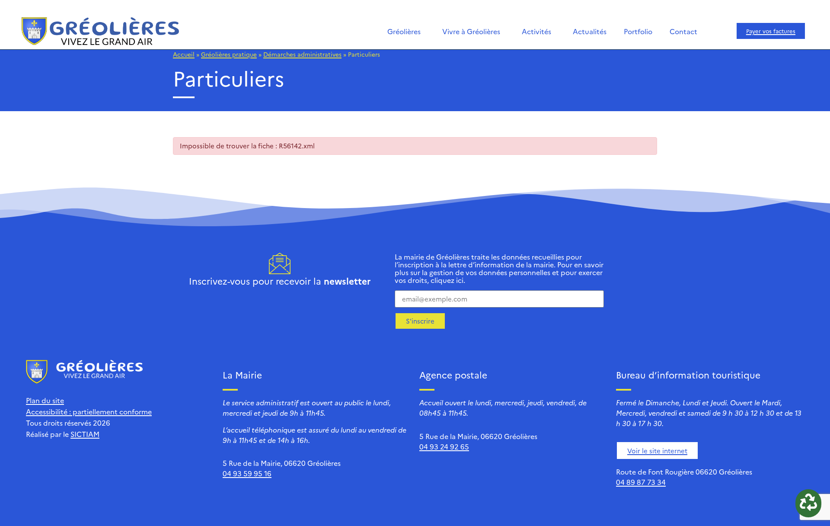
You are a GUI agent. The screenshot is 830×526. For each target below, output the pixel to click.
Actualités (590, 31)
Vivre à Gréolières (471, 31)
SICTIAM (84, 434)
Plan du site (45, 400)
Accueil (184, 54)
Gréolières (404, 31)
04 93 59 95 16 (247, 473)
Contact (683, 31)
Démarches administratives (302, 54)
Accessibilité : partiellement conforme (89, 411)
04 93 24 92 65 (444, 446)
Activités (536, 31)
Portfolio (638, 31)
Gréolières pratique (229, 54)
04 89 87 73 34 (641, 482)
